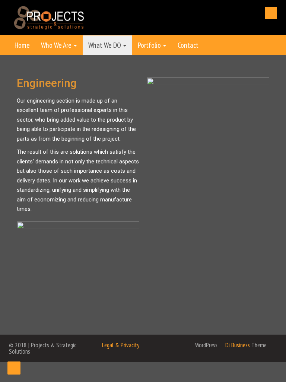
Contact (188, 45)
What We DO (104, 45)
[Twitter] (271, 13)
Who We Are (56, 45)
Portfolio (149, 45)
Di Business (237, 345)
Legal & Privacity (120, 345)
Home (22, 45)
